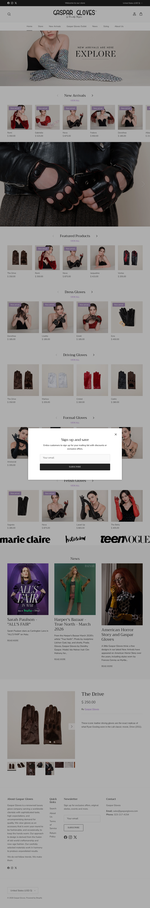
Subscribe (75, 467)
